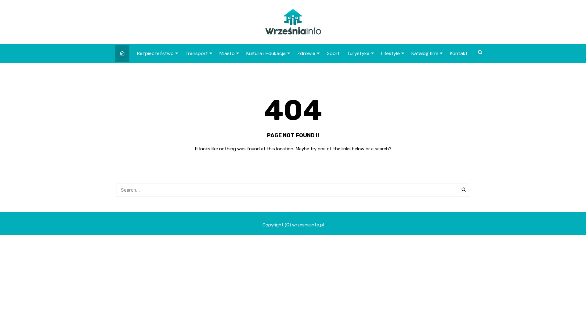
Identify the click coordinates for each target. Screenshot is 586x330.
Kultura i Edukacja (266, 53)
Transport (196, 53)
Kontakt (459, 53)
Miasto (227, 53)
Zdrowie (306, 53)
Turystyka (358, 53)
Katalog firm (424, 53)
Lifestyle (390, 53)
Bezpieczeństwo (155, 53)
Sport (333, 53)
